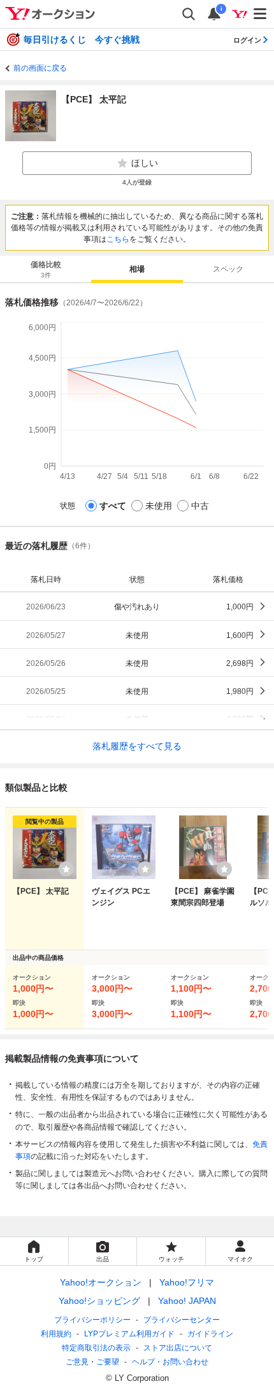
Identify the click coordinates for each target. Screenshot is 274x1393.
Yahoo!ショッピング (99, 1301)
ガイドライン (210, 1333)
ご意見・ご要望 (92, 1361)
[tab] (45, 269)
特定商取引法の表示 (96, 1347)
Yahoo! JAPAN (187, 1301)
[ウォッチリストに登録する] (66, 869)
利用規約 (56, 1333)
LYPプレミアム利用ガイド (129, 1333)
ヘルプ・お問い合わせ (170, 1361)
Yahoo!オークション (100, 1282)
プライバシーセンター (181, 1319)
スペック (228, 269)
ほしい (144, 163)
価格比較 (46, 269)
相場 (137, 269)
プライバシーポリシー (92, 1319)
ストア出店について (177, 1347)
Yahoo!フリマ (186, 1282)
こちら (117, 239)
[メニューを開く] (260, 14)
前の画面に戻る (40, 68)
